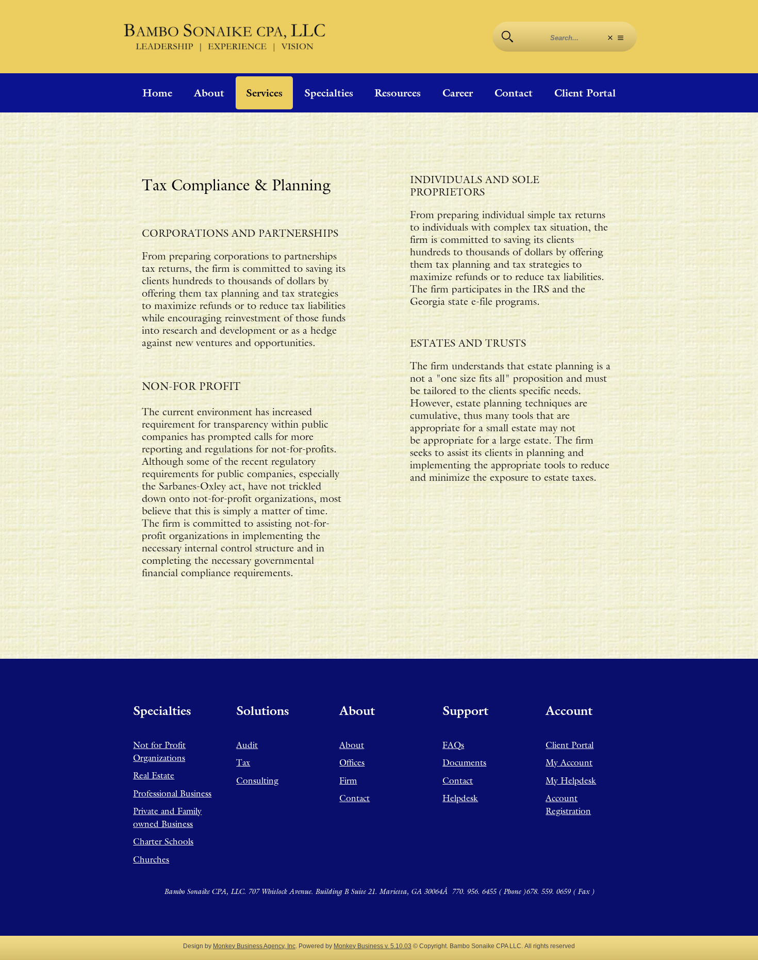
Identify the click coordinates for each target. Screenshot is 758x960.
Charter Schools (163, 841)
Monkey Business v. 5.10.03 (372, 945)
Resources (397, 93)
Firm (348, 780)
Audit (247, 745)
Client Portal (585, 93)
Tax (243, 762)
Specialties (328, 93)
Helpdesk (460, 798)
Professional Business (172, 793)
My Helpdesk (571, 780)
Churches (151, 859)
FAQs (453, 745)
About (209, 93)
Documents (464, 762)
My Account (569, 762)
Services (264, 93)
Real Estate (153, 775)
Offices (352, 762)
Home (157, 93)
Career (457, 93)
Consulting (257, 780)
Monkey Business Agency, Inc (254, 945)
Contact (514, 93)
